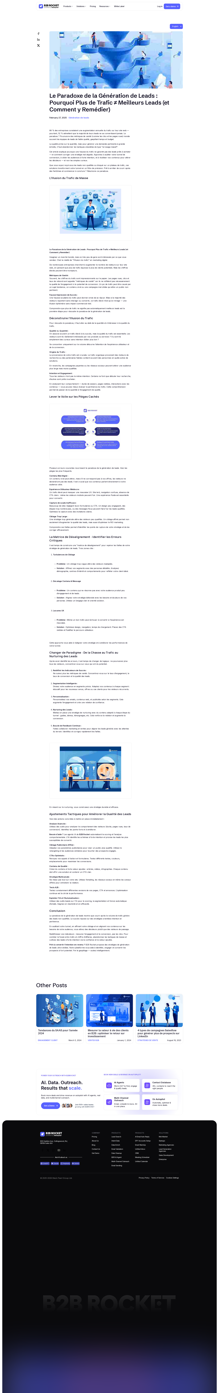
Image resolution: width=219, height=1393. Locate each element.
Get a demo (171, 6)
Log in (159, 6)
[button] (68, 6)
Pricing (93, 6)
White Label (119, 6)
